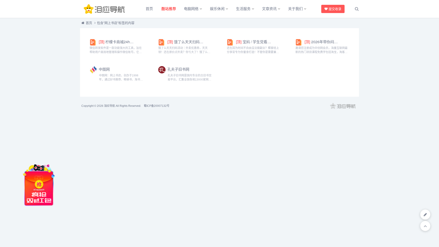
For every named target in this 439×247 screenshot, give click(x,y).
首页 (149, 9)
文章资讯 (269, 9)
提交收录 (335, 9)
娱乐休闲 (217, 9)
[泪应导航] (105, 9)
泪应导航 (109, 105)
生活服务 (243, 9)
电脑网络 (191, 9)
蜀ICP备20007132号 (156, 105)
